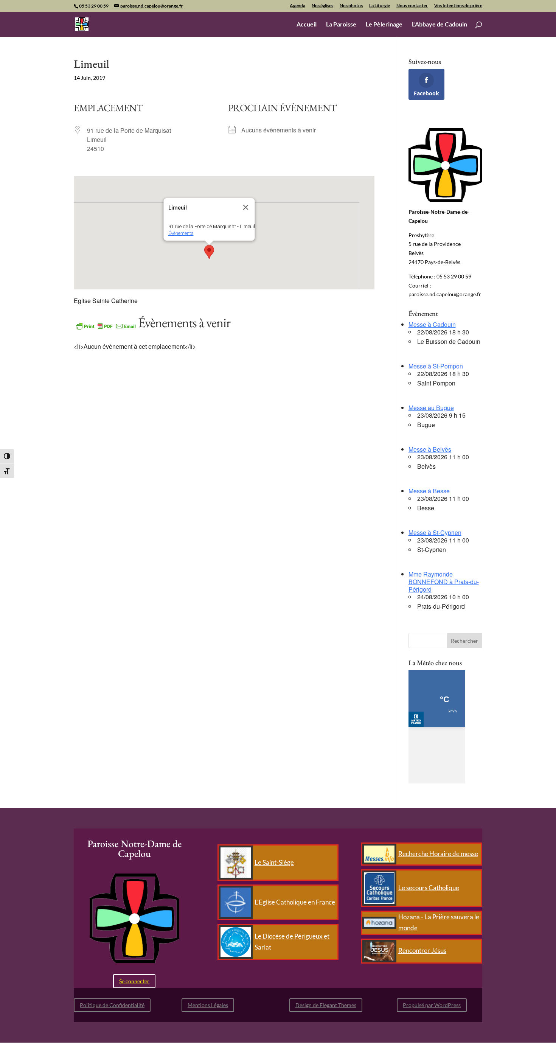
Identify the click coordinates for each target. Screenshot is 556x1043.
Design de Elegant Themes (325, 1005)
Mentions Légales (208, 1005)
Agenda (297, 5)
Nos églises (322, 5)
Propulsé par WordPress (432, 1005)
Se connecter (134, 981)
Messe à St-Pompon (435, 366)
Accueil (307, 25)
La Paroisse (341, 25)
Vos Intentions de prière (458, 5)
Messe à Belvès (429, 449)
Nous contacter (412, 5)
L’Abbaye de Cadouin (439, 25)
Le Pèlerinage (384, 25)
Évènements (180, 233)
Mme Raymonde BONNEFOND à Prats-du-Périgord (443, 582)
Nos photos (351, 5)
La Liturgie (379, 5)
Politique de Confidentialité (112, 1005)
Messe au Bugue (431, 407)
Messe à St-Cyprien (434, 532)
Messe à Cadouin (432, 324)
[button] (209, 252)
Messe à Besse (429, 491)
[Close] (245, 207)
